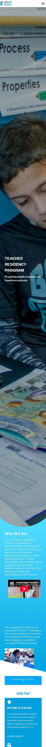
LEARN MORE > (15, 736)
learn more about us (23, 680)
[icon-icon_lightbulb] (10, 702)
